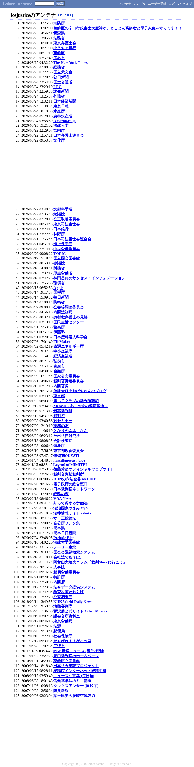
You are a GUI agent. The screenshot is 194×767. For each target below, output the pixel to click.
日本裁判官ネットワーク (74, 489)
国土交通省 (62, 82)
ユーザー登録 (157, 3)
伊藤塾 (59, 332)
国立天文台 (62, 72)
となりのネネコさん (70, 431)
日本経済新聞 (64, 101)
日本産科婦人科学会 (70, 337)
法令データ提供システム (74, 587)
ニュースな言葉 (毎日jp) (73, 676)
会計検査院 (62, 441)
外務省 (59, 96)
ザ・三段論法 (64, 518)
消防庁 (59, 23)
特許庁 (59, 577)
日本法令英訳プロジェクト (76, 666)
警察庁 (59, 327)
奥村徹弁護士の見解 (70, 317)
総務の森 (61, 494)
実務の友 (61, 426)
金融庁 (59, 371)
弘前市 (59, 361)
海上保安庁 (62, 244)
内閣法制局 (62, 312)
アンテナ (125, 3)
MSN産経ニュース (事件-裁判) (78, 651)
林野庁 (59, 234)
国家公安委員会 (66, 376)
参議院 (59, 263)
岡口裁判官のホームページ (76, 656)
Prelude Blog (63, 538)
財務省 (59, 268)
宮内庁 (59, 130)
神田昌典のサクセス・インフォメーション (89, 278)
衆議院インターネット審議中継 (79, 671)
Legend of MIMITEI (70, 465)
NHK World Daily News (72, 602)
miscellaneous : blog (69, 460)
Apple (58, 288)
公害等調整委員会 (68, 307)
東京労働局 (62, 621)
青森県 (59, 33)
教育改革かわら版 (68, 592)
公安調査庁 (62, 597)
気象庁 (59, 446)
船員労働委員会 (66, 572)
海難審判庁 (62, 606)
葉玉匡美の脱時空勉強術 (74, 696)
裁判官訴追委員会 (68, 381)
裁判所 (59, 416)
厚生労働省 (62, 273)
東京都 (59, 396)
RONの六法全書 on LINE (74, 479)
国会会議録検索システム (74, 552)
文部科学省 (62, 209)
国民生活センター (68, 322)
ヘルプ (187, 3)
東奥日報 (61, 106)
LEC (57, 87)
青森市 (59, 366)
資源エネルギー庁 (68, 346)
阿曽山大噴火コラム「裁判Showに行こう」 (90, 562)
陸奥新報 (61, 691)
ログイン (174, 3)
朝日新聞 (61, 77)
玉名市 (59, 58)
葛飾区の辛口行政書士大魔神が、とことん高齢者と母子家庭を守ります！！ (117, 28)
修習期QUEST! (66, 456)
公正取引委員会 (66, 219)
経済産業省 (62, 356)
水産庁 (59, 111)
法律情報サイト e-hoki (72, 513)
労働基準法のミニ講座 (72, 681)
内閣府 (59, 582)
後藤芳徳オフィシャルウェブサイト (83, 469)
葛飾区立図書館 (66, 661)
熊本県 (59, 528)
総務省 (59, 67)
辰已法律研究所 (66, 436)
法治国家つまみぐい (70, 508)
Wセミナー (62, 421)
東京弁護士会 (64, 43)
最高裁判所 (62, 411)
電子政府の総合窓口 (70, 484)
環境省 (59, 283)
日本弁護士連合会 (68, 135)
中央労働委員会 (66, 249)
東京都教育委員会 (68, 451)
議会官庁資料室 (66, 616)
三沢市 (59, 646)
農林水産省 (62, 116)
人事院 (59, 567)
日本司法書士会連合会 (72, 239)
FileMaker (61, 342)
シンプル (139, 3)
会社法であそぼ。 (68, 557)
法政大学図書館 (66, 542)
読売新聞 (61, 91)
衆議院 (59, 214)
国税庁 (59, 292)
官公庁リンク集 (66, 523)
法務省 (59, 38)
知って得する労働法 (70, 503)
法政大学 (61, 125)
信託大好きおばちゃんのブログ (79, 391)
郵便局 (59, 631)
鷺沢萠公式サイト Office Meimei (80, 611)
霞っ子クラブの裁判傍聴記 (76, 401)
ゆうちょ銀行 (64, 48)
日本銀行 (61, 229)
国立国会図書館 (66, 258)
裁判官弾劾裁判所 (68, 474)
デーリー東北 (64, 547)
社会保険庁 (62, 636)
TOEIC (59, 254)
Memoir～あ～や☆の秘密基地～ (80, 406)
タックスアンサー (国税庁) (75, 686)
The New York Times (70, 63)
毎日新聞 (61, 297)
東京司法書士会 (66, 224)
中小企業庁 (62, 351)
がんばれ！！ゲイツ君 (72, 641)
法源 (57, 626)
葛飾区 (59, 53)
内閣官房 (61, 386)
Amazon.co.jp (64, 121)
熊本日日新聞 (64, 533)
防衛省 (59, 302)
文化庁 (59, 140)
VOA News (62, 499)
